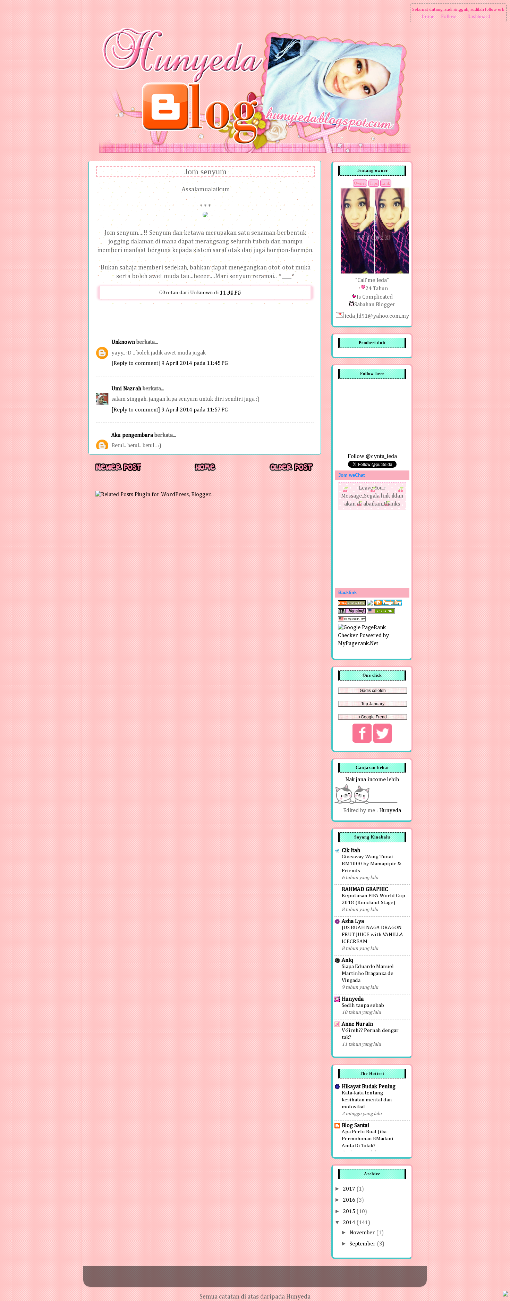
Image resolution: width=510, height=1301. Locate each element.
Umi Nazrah (126, 389)
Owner (360, 183)
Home (428, 16)
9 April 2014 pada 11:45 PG (194, 363)
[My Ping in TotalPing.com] (352, 612)
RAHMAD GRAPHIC (365, 889)
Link (385, 183)
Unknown (123, 342)
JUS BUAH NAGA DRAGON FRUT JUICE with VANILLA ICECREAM (372, 934)
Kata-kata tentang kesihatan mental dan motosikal (367, 1099)
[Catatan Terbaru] (118, 471)
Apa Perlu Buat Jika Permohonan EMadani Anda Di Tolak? (367, 1138)
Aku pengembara (132, 435)
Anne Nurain (357, 1024)
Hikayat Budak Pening (369, 1087)
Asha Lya (353, 921)
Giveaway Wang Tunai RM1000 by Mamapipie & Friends (371, 863)
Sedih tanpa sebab (363, 1005)
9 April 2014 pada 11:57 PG (194, 410)
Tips (373, 183)
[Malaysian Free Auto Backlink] (381, 612)
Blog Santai (355, 1125)
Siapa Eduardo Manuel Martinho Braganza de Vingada (368, 973)
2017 (350, 1189)
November (362, 1233)
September (363, 1244)
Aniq (347, 960)
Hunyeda (390, 811)
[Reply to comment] (135, 363)
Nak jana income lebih (372, 780)
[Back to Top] (505, 1295)
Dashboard (478, 16)
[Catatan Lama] (291, 471)
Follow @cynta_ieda (372, 456)
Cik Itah (351, 850)
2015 (350, 1212)
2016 (350, 1200)
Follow (448, 16)
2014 (350, 1223)
